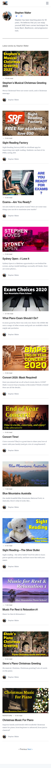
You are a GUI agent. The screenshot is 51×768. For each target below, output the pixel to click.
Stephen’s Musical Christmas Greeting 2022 (24, 84)
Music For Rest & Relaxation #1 (20, 609)
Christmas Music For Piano (17, 720)
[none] (47, 3)
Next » (30, 749)
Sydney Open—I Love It (15, 258)
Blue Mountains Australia (16, 493)
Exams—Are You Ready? (16, 202)
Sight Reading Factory (15, 142)
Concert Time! (10, 437)
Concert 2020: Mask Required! (19, 377)
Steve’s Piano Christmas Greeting (21, 663)
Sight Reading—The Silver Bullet (21, 550)
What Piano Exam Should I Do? (20, 318)
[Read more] (25, 63)
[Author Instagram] (21, 15)
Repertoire (7, 715)
